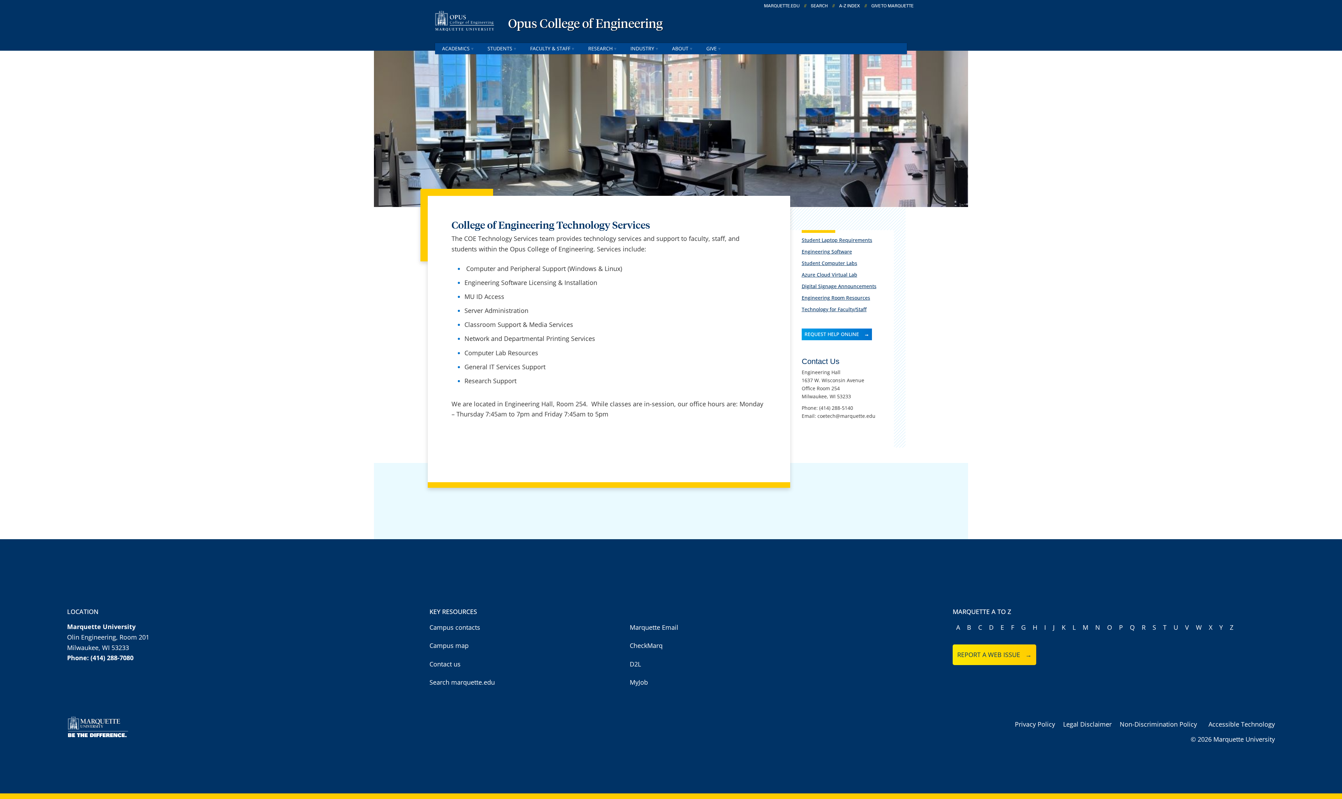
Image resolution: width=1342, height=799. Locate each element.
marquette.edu (782, 5)
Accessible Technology (1241, 724)
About (680, 48)
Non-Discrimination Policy (1158, 724)
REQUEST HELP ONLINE (832, 334)
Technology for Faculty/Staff (834, 309)
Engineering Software (827, 251)
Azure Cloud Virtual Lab (829, 274)
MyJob (639, 682)
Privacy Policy (1035, 724)
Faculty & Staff (550, 48)
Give (711, 48)
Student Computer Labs (829, 263)
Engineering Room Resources (836, 297)
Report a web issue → (994, 654)
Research (600, 48)
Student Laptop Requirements (837, 240)
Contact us (445, 664)
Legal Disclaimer (1087, 724)
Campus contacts (455, 627)
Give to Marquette (892, 5)
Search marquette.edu (462, 682)
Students (500, 48)
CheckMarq (646, 645)
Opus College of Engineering (585, 24)
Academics (456, 48)
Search (819, 5)
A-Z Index (849, 5)
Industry (642, 48)
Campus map (449, 645)
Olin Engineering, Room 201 (108, 637)
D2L (635, 664)
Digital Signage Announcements (839, 286)
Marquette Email (654, 627)
